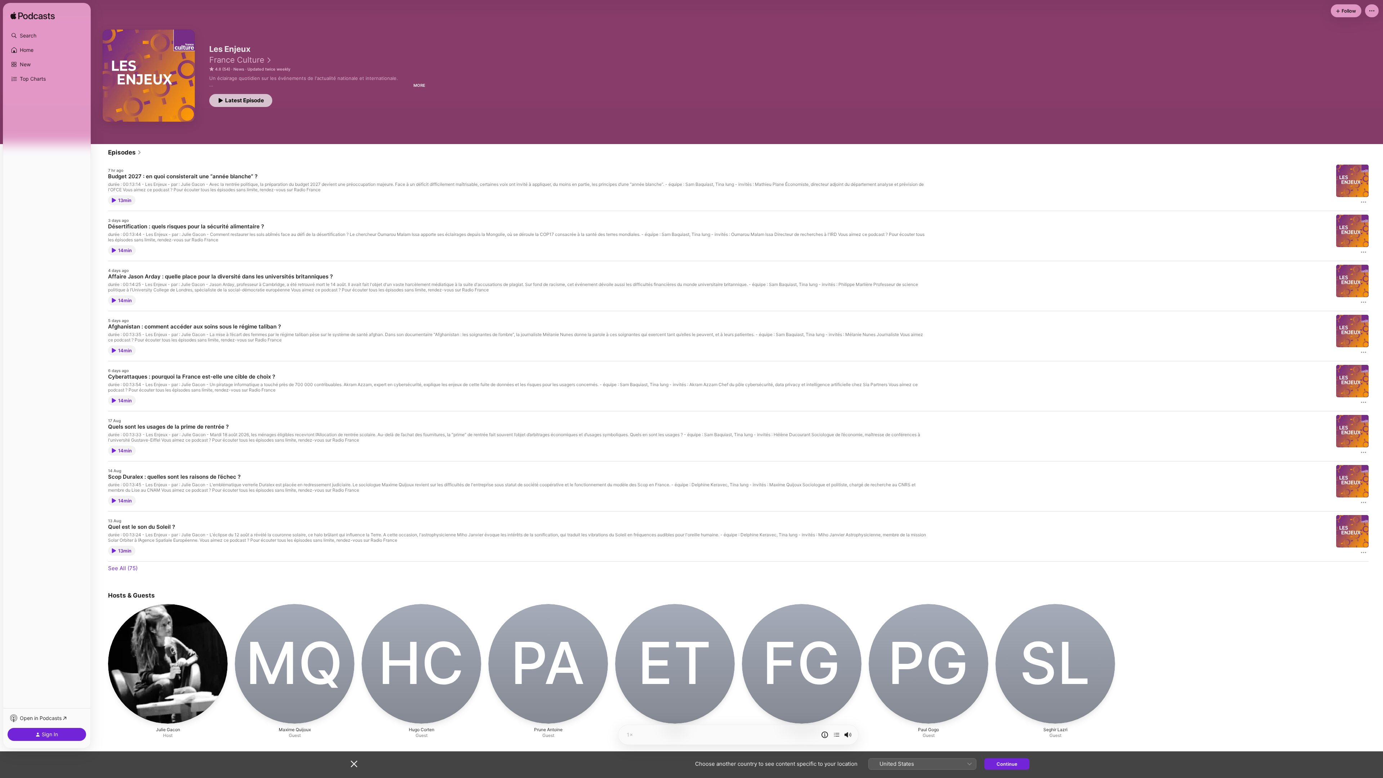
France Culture (236, 59)
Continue (1007, 764)
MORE (419, 85)
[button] (47, 36)
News (238, 69)
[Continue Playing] (836, 735)
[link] (125, 152)
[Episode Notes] (824, 735)
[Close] (354, 764)
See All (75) (123, 568)
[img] (32, 16)
